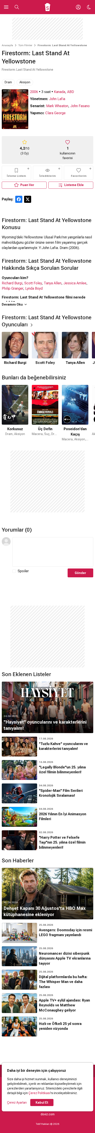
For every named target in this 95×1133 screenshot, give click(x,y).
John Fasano (80, 106)
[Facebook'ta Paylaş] (18, 199)
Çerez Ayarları (17, 1102)
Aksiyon (24, 82)
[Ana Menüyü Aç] (6, 7)
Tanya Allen (52, 283)
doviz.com (48, 1114)
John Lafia (57, 99)
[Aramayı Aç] (16, 7)
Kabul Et (42, 1102)
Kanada (59, 92)
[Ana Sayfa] (47, 7)
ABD (70, 92)
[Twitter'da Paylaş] (27, 199)
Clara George (55, 113)
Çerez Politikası (39, 1093)
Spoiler (23, 571)
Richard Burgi (12, 283)
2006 (34, 92)
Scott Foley (33, 283)
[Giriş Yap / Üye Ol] (78, 7)
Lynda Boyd (34, 288)
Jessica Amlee (74, 283)
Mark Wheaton (57, 106)
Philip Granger (12, 288)
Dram (8, 82)
